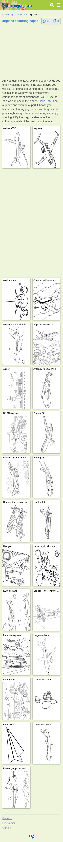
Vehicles (21, 14)
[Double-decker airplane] (16, 523)
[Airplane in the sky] (46, 346)
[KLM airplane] (16, 612)
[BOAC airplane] (16, 434)
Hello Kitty (45, 101)
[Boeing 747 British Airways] (16, 479)
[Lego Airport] (16, 701)
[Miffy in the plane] (46, 701)
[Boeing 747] (46, 434)
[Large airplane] (46, 656)
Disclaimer (8, 823)
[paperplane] (16, 745)
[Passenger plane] (46, 745)
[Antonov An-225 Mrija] (46, 390)
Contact (7, 827)
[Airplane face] (16, 301)
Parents (7, 818)
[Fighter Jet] (46, 523)
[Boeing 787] (46, 479)
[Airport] (16, 390)
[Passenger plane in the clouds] (16, 790)
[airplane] (46, 149)
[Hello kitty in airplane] (46, 567)
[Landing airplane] (16, 656)
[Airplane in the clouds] (46, 301)
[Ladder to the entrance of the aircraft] (46, 612)
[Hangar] (16, 567)
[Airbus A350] (16, 149)
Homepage (8, 14)
